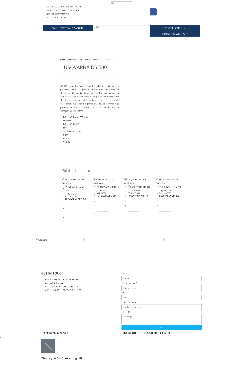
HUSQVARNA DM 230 (169, 195)
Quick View (72, 194)
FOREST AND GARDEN (71, 28)
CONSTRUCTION (173, 28)
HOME (53, 28)
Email (124, 292)
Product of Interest (130, 302)
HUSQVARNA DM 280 (106, 195)
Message (126, 311)
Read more (71, 217)
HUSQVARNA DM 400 (138, 195)
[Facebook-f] (153, 11)
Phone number (129, 283)
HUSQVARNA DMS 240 (75, 199)
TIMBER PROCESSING (173, 33)
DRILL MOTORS (91, 59)
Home (62, 59)
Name (124, 273)
